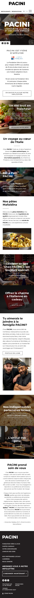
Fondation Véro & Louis (11, 544)
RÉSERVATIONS (17, 11)
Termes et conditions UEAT (9, 589)
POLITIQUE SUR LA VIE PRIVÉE (7, 584)
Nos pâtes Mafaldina (10, 203)
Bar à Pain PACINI (11, 174)
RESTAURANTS (6, 11)
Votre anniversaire (9, 549)
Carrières (6, 559)
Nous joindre (7, 561)
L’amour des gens (8, 551)
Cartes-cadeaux (8, 546)
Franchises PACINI (19, 584)
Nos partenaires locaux (11, 556)
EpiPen (5, 507)
